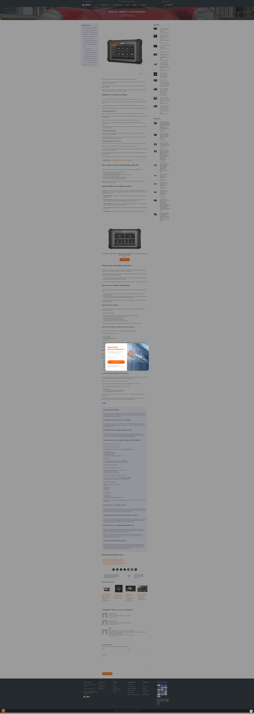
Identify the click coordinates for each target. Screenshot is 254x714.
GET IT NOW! (116, 362)
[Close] (147, 344)
